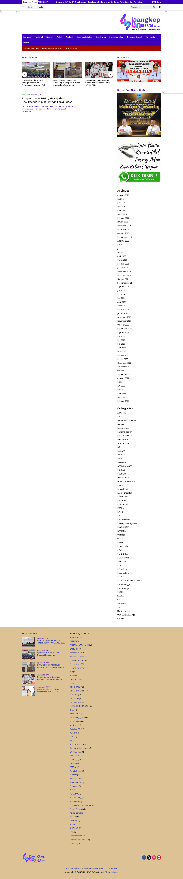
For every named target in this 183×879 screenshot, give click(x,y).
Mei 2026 (121, 206)
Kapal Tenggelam (124, 493)
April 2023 (121, 347)
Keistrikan (121, 500)
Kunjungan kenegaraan (127, 523)
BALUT (120, 416)
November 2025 (124, 229)
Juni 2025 (121, 248)
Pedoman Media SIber (52, 48)
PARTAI (120, 542)
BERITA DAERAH (124, 435)
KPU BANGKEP (123, 519)
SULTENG (121, 603)
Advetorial (150, 37)
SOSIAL (120, 599)
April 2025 (121, 256)
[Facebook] (144, 857)
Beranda (27, 37)
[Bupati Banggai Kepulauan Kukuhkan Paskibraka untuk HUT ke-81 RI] (67, 70)
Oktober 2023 (123, 324)
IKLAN (120, 485)
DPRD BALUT (123, 462)
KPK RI (120, 512)
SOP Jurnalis (71, 48)
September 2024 (124, 283)
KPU (119, 515)
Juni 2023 (121, 340)
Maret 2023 (122, 351)
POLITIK (121, 576)
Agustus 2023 (123, 332)
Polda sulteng (123, 573)
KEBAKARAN (122, 496)
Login (30, 7)
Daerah (49, 37)
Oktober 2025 (123, 233)
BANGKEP (121, 424)
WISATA (120, 618)
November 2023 (124, 321)
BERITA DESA (123, 443)
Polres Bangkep (116, 37)
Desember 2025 (124, 225)
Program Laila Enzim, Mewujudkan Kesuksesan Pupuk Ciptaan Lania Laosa (47, 100)
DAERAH (121, 454)
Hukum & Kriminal (84, 37)
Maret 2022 (122, 397)
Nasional (39, 37)
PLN (119, 565)
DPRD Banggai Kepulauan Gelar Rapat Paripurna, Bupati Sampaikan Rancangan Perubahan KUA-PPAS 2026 (35, 83)
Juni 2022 (121, 385)
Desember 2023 (124, 317)
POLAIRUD (122, 569)
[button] (154, 7)
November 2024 (124, 275)
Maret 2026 (122, 214)
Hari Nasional (123, 477)
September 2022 (124, 374)
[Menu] (23, 7)
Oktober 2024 (123, 279)
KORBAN (121, 508)
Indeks (40, 7)
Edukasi (69, 37)
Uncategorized (123, 611)
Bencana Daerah (134, 37)
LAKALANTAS (123, 527)
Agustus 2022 (123, 378)
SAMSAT (121, 595)
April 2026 (121, 210)
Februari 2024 (123, 309)
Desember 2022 (124, 363)
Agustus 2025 (123, 241)
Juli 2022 (121, 382)
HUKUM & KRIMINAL (126, 481)
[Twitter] (149, 857)
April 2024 (121, 302)
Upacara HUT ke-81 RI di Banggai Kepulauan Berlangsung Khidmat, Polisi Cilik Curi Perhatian (76, 2)
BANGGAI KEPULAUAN (127, 420)
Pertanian (26, 94)
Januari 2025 (122, 267)
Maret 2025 (122, 260)
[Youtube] (159, 857)
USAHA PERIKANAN (126, 615)
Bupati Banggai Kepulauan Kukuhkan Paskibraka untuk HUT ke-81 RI (66, 82)
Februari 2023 (123, 355)
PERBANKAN (123, 557)
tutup (18, 11)
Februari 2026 (123, 218)
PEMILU (120, 550)
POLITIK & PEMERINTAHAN (129, 580)
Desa (119, 458)
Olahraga (121, 534)
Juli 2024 (121, 290)
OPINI (120, 538)
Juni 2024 (121, 294)
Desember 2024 (124, 271)
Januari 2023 (122, 359)
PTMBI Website (111, 872)
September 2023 (124, 328)
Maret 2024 (122, 305)
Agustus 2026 (123, 195)
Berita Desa (122, 439)
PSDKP (120, 592)
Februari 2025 (123, 264)
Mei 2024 (121, 298)
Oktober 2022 (123, 370)
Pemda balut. (123, 546)
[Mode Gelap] (159, 7)
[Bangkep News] (140, 22)
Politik (59, 37)
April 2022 (121, 393)
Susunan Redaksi (31, 48)
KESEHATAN (122, 504)
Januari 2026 (122, 221)
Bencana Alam (123, 428)
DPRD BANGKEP (124, 466)
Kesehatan (101, 37)
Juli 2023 (121, 336)
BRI (118, 447)
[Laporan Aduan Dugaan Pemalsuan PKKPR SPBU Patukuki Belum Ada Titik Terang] (99, 70)
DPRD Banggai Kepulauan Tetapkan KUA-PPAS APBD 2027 (51, 641)
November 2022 (124, 366)
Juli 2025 (121, 244)
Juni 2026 (121, 202)
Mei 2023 (121, 344)
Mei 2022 (121, 389)
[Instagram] (154, 857)
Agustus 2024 (123, 286)
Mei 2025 (121, 252)
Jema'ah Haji (122, 489)
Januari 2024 (122, 313)
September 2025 (124, 237)
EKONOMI (121, 473)
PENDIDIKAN (123, 554)
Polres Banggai (123, 584)
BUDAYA (121, 451)
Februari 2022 (123, 401)
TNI (119, 607)
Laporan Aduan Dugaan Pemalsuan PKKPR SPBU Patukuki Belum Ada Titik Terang (96, 83)
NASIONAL (122, 531)
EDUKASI (121, 470)
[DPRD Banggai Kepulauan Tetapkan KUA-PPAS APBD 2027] (28, 642)
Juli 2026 (121, 199)
